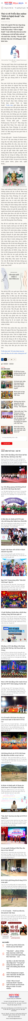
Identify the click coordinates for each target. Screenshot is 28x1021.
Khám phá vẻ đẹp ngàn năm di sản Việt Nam (19, 393)
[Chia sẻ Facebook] (2, 359)
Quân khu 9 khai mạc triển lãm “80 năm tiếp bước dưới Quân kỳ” (20, 429)
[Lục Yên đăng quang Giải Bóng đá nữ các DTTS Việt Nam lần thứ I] (14, 506)
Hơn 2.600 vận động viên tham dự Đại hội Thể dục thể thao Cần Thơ (14, 456)
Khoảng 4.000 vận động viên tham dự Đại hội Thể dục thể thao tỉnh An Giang (13, 648)
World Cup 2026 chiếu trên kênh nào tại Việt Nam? (15, 946)
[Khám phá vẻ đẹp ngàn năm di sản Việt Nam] (7, 395)
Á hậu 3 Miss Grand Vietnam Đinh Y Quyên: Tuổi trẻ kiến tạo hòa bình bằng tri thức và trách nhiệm (15, 984)
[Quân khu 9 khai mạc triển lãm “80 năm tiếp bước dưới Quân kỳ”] (7, 430)
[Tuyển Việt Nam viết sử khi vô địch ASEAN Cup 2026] (14, 567)
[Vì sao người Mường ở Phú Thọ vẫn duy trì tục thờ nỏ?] (14, 867)
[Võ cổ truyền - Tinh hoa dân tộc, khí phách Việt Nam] (14, 930)
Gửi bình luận (7, 443)
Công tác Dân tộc (8, 8)
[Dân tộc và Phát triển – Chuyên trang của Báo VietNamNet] (8, 3)
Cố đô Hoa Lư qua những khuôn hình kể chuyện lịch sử (20, 373)
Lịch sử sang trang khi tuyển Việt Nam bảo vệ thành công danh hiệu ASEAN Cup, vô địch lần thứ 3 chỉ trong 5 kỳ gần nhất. (13, 555)
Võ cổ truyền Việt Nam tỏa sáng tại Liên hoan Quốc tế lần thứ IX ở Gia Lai (13, 719)
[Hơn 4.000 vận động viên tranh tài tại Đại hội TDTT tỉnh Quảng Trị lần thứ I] (14, 704)
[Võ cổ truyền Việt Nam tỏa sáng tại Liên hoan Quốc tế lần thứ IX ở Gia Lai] (14, 740)
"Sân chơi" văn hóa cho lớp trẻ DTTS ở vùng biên (14, 817)
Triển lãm (9, 105)
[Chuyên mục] (2, 3)
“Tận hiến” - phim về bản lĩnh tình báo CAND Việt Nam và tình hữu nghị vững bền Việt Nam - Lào (15, 954)
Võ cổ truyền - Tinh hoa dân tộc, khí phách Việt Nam (13, 912)
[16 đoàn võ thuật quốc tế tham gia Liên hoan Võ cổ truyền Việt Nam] (14, 803)
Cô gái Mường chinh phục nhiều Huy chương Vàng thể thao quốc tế (13, 613)
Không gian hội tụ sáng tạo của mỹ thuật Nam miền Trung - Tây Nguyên (20, 404)
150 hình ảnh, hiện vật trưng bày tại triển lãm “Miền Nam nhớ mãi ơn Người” (20, 385)
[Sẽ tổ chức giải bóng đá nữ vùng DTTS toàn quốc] (14, 898)
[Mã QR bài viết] (14, 359)
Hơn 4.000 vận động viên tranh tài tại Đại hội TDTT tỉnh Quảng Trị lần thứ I (14, 684)
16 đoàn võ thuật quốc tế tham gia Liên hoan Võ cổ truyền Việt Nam (12, 786)
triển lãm (6, 363)
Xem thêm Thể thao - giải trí (10, 451)
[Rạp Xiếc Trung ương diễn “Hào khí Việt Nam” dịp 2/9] (14, 599)
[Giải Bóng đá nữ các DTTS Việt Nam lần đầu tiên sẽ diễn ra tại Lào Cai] (14, 772)
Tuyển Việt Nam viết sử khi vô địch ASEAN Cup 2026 (13, 551)
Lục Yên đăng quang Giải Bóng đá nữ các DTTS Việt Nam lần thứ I (13, 488)
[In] (11, 359)
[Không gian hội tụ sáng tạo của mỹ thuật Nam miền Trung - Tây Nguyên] (7, 405)
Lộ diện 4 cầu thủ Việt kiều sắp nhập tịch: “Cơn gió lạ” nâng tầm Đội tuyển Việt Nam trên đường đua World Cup (15, 964)
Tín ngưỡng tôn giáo (20, 8)
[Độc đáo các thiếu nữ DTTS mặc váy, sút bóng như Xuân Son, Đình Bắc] (14, 537)
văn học (11, 363)
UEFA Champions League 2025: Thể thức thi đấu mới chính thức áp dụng (15, 974)
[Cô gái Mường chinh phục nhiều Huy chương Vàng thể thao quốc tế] (14, 633)
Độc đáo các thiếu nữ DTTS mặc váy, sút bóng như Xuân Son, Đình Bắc (14, 520)
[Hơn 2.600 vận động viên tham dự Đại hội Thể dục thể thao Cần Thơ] (14, 474)
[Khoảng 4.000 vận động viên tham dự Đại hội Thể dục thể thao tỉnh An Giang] (14, 669)
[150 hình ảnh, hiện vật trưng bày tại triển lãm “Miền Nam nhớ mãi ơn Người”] (7, 384)
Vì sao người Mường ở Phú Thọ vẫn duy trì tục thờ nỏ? (13, 849)
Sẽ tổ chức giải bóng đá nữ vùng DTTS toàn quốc (14, 881)
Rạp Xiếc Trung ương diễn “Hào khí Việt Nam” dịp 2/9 (13, 581)
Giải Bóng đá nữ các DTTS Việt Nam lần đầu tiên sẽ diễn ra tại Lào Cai (13, 754)
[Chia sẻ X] (5, 359)
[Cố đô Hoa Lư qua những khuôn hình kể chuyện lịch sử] (7, 374)
